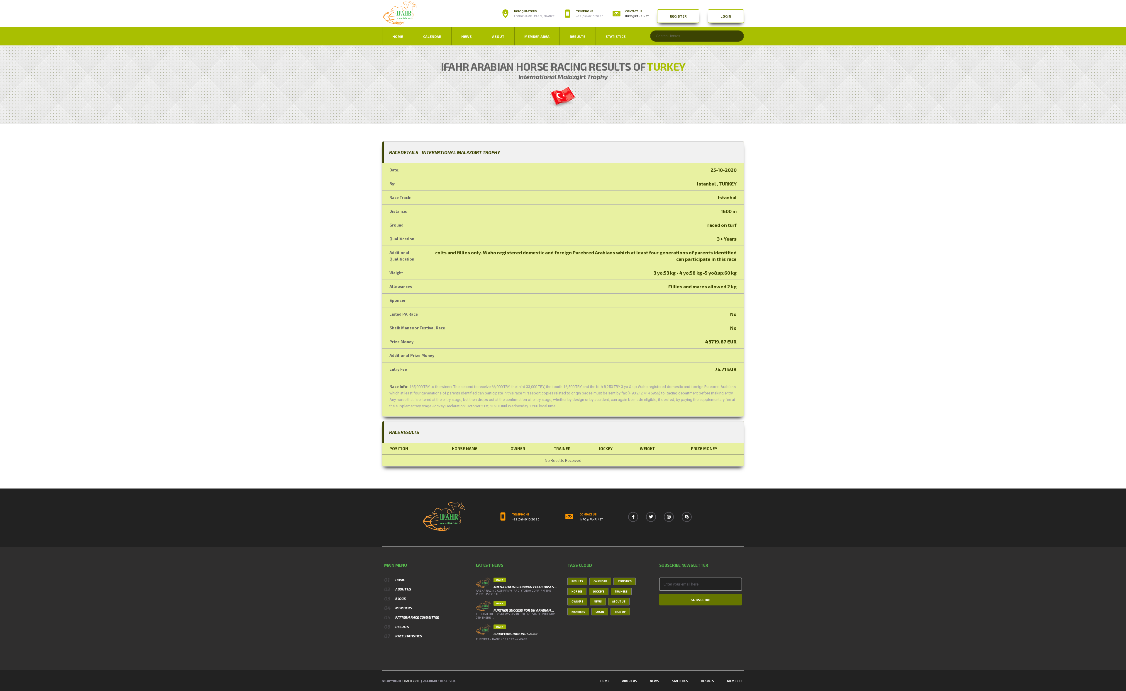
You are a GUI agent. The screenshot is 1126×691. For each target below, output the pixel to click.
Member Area (537, 36)
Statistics (616, 36)
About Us (403, 589)
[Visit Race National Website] (563, 96)
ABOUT (498, 36)
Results (578, 36)
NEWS (466, 36)
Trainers (621, 591)
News (598, 601)
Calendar (432, 36)
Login (725, 16)
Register (678, 16)
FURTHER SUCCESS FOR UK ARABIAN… (524, 610)
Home (397, 36)
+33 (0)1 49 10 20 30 (526, 519)
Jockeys (598, 591)
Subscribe (700, 600)
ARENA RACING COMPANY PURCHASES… (525, 587)
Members (403, 608)
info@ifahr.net (637, 16)
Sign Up (620, 611)
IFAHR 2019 (411, 681)
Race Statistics (408, 636)
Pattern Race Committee (417, 617)
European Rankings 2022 (515, 634)
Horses (577, 591)
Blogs (400, 598)
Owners (577, 601)
